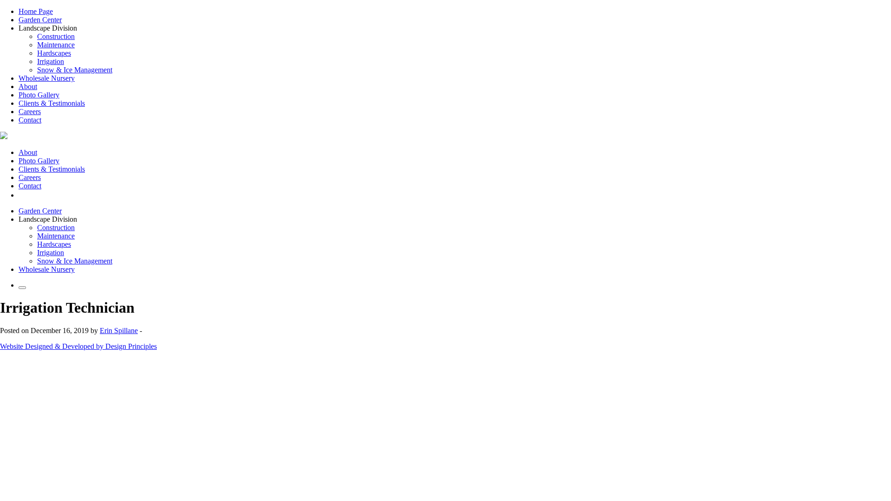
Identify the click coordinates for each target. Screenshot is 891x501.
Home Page (36, 11)
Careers (30, 112)
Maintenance (56, 45)
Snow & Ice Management (74, 70)
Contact (30, 120)
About (28, 86)
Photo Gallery (39, 95)
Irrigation (50, 61)
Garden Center (40, 20)
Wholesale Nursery (47, 78)
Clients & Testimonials (52, 103)
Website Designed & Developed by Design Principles (78, 346)
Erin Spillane (119, 330)
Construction (56, 36)
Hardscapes (54, 53)
